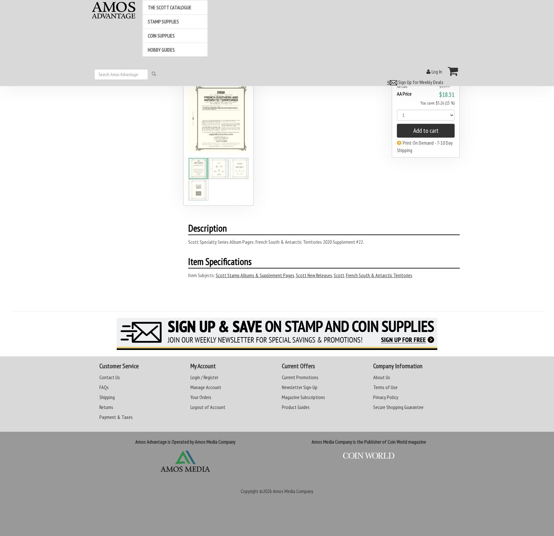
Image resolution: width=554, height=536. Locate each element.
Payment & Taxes (116, 417)
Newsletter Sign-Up (299, 387)
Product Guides (296, 407)
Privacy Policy (385, 397)
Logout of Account (207, 407)
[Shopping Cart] (453, 71)
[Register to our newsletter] (277, 334)
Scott (339, 275)
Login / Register (204, 377)
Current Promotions (300, 377)
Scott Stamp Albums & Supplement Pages (255, 275)
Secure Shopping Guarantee (398, 407)
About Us (381, 377)
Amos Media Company (293, 491)
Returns (106, 407)
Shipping (107, 397)
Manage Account (205, 387)
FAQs (104, 387)
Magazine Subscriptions (303, 397)
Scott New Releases (314, 275)
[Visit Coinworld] (369, 455)
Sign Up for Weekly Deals (420, 82)
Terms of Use (385, 387)
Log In (436, 71)
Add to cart (426, 130)
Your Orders (200, 397)
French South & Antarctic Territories (379, 275)
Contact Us (109, 377)
